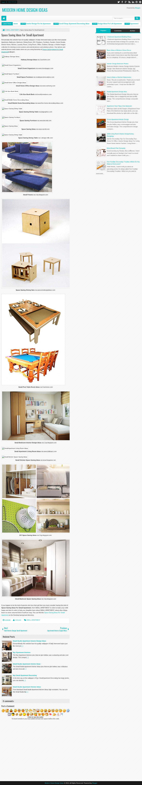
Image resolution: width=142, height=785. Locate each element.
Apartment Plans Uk (128, 23)
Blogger (137, 8)
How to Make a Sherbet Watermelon (119, 77)
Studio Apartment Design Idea (117, 91)
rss (129, 2)
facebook (122, 2)
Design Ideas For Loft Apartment (100, 23)
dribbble (136, 2)
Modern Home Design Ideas (24, 10)
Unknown (18, 620)
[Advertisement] (118, 195)
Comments (118, 31)
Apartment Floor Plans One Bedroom (119, 106)
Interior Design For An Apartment (29, 23)
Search (137, 18)
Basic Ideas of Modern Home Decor (119, 50)
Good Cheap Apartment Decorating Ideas (65, 23)
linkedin (133, 2)
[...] (22, 646)
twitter (118, 2)
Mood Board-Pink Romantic (116, 148)
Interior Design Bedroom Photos (117, 63)
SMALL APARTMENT (33, 620)
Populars (103, 30)
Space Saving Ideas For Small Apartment (22, 35)
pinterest (140, 2)
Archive (132, 31)
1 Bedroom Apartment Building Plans (119, 37)
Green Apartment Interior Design (118, 119)
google (126, 2)
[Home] (3, 30)
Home (3, 18)
